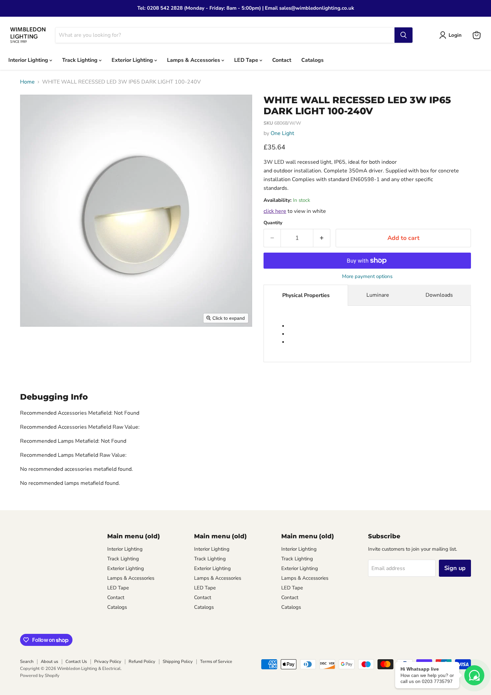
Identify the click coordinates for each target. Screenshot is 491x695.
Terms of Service (216, 662)
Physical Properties (306, 295)
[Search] (403, 35)
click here (275, 211)
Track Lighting (80, 59)
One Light (282, 133)
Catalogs (312, 59)
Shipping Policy (178, 662)
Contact (281, 59)
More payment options (367, 276)
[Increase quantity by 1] (321, 238)
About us (49, 662)
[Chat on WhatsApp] (474, 675)
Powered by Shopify (39, 676)
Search (26, 662)
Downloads (439, 295)
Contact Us (76, 662)
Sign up (455, 568)
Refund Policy (142, 662)
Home (27, 82)
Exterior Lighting (133, 59)
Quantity (273, 223)
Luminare (377, 295)
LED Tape (247, 59)
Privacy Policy (107, 662)
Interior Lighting (28, 59)
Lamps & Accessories (194, 59)
